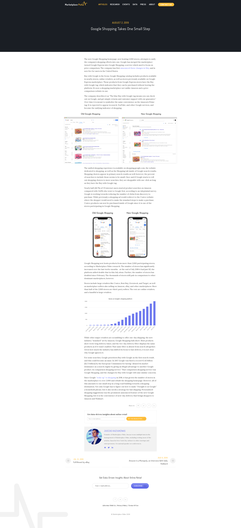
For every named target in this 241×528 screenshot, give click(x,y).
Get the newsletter (135, 419)
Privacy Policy (122, 505)
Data (135, 4)
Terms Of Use (133, 505)
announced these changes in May (134, 68)
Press (143, 4)
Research (115, 4)
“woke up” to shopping (106, 377)
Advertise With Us (109, 505)
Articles (102, 4)
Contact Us (166, 4)
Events (126, 4)
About (152, 4)
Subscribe (138, 486)
